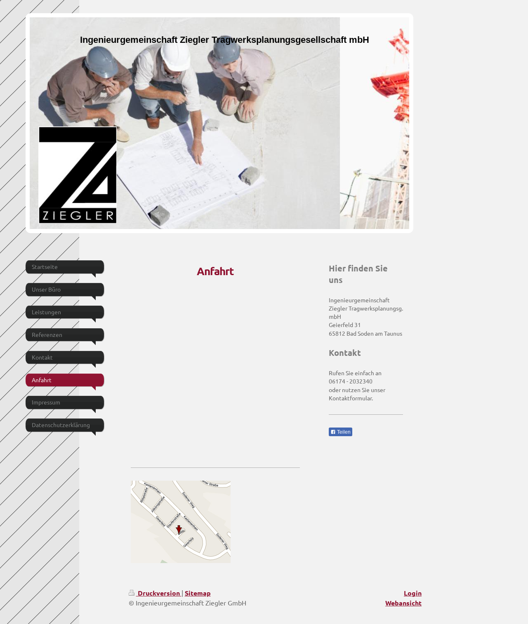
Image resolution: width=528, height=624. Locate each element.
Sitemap (198, 593)
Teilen (343, 432)
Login (413, 593)
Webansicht (403, 602)
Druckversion (159, 593)
